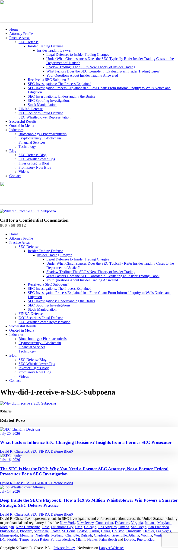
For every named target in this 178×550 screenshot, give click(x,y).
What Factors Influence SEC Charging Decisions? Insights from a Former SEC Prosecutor (86, 442)
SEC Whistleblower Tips (37, 159)
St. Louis (68, 531)
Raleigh (86, 535)
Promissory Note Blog (35, 167)
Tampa (24, 539)
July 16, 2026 (10, 460)
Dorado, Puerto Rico (139, 539)
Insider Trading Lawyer (54, 50)
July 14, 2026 (10, 491)
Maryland (164, 523)
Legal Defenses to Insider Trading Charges (77, 54)
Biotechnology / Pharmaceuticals (43, 134)
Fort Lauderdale (62, 539)
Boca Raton (40, 539)
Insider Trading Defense (45, 46)
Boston (82, 531)
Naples (92, 539)
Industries (16, 130)
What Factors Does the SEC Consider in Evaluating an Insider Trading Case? (102, 71)
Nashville (42, 535)
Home (13, 29)
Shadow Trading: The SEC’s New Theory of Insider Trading (90, 67)
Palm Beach (108, 539)
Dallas (105, 531)
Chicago (90, 527)
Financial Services (32, 142)
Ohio (45, 527)
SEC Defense (28, 42)
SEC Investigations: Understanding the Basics (61, 96)
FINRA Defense (31, 109)
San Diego (138, 527)
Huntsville (133, 531)
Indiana (150, 523)
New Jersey (85, 523)
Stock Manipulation (42, 105)
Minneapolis (9, 535)
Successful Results (22, 121)
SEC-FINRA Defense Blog (51, 451)
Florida (12, 539)
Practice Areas (19, 38)
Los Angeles (107, 527)
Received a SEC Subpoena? (48, 80)
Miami (80, 539)
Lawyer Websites (111, 548)
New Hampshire (28, 527)
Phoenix (26, 531)
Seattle (55, 531)
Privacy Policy (64, 548)
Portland (57, 535)
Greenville (119, 535)
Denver (148, 531)
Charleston (102, 535)
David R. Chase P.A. (15, 451)
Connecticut (104, 523)
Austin (94, 531)
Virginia (137, 523)
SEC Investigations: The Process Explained (59, 84)
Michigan (7, 527)
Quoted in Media (21, 126)
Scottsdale (41, 531)
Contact (15, 176)
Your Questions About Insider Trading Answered (82, 75)
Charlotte (72, 535)
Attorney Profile (21, 34)
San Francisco (158, 527)
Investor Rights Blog (34, 163)
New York (67, 523)
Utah (78, 527)
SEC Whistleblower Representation (44, 117)
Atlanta (133, 535)
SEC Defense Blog (33, 155)
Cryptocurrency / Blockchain (40, 138)
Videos (24, 172)
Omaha (123, 527)
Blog (12, 151)
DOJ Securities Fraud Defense (41, 113)
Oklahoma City (62, 527)
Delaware (122, 523)
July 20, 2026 (10, 433)
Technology (27, 146)
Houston (118, 531)
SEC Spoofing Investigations (49, 100)
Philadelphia (9, 531)
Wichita (146, 535)
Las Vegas (163, 531)
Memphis (27, 535)
